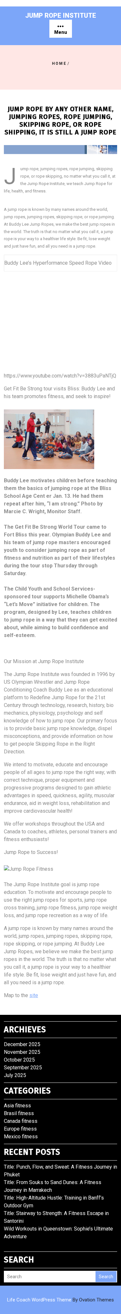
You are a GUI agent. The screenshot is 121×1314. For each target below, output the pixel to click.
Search (106, 1276)
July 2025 (15, 1075)
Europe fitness (20, 1129)
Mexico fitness (21, 1136)
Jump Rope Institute (60, 15)
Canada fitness (20, 1121)
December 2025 (22, 1044)
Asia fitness (17, 1106)
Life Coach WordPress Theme (60, 1300)
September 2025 (23, 1067)
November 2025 (22, 1052)
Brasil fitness (19, 1113)
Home (59, 63)
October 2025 (19, 1060)
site (33, 995)
